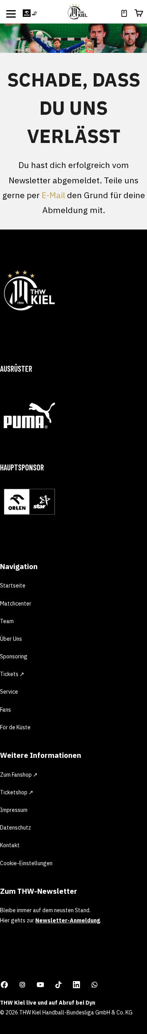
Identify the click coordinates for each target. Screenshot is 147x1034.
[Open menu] (11, 13)
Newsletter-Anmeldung (67, 920)
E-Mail (53, 195)
